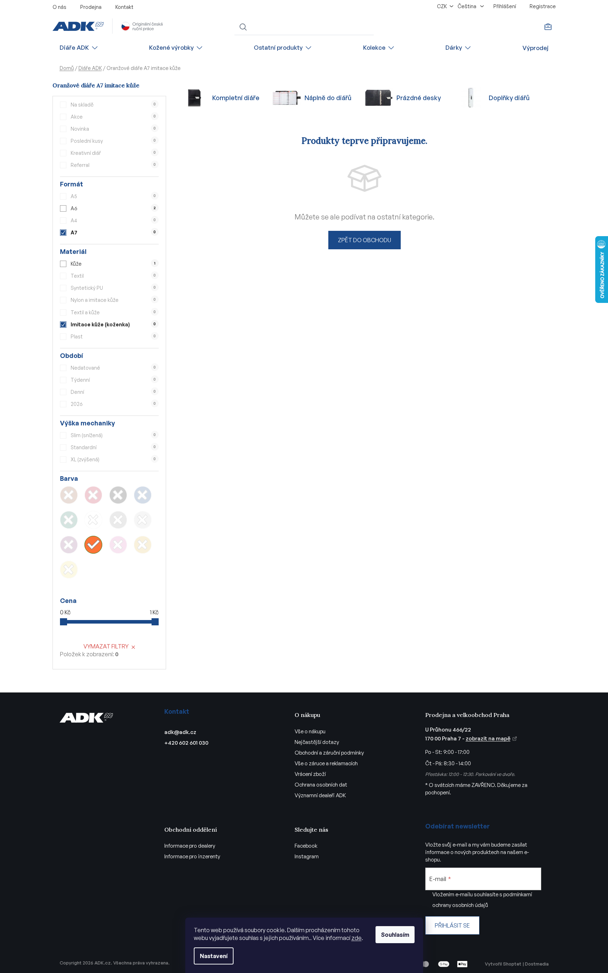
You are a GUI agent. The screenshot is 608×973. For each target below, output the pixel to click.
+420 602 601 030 (186, 742)
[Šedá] (118, 520)
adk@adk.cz (180, 732)
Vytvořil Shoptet (503, 964)
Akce (113, 117)
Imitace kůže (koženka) (113, 324)
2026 (113, 404)
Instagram (307, 856)
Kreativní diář (113, 153)
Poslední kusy (113, 141)
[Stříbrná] (143, 520)
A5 (113, 196)
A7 (113, 232)
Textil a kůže (113, 312)
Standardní (113, 447)
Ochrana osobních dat (321, 784)
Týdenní (113, 380)
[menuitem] (79, 48)
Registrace (543, 6)
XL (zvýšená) (113, 459)
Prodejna (91, 7)
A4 (113, 220)
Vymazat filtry (105, 646)
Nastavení (214, 956)
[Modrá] (143, 495)
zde (356, 937)
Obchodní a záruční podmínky (329, 752)
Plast (113, 336)
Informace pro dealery (189, 845)
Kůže (113, 264)
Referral (113, 165)
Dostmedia (537, 964)
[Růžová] (118, 545)
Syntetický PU (113, 288)
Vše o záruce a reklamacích (326, 763)
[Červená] (93, 495)
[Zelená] (69, 520)
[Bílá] (93, 520)
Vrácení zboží (310, 774)
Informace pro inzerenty (192, 856)
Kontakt (124, 7)
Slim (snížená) (113, 435)
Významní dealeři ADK (320, 795)
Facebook (306, 845)
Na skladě (113, 105)
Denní (113, 392)
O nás (59, 7)
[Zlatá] (143, 545)
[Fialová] (69, 545)
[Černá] (118, 495)
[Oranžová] (93, 545)
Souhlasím (395, 934)
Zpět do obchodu (364, 240)
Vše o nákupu (310, 731)
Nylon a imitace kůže (113, 300)
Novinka (113, 129)
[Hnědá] (69, 495)
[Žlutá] (69, 569)
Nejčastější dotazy (317, 742)
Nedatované (113, 368)
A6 (113, 208)
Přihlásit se (452, 925)
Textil (113, 276)
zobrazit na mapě (488, 738)
